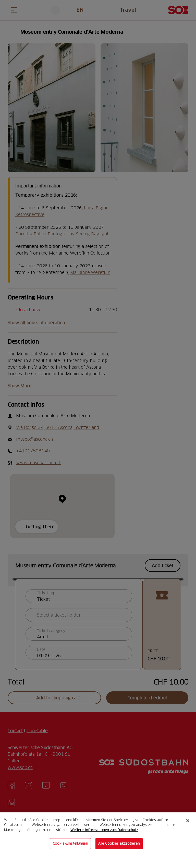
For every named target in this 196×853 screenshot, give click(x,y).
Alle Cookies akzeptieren (119, 843)
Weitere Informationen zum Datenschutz (104, 830)
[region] (98, 832)
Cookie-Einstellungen (70, 843)
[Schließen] (187, 820)
